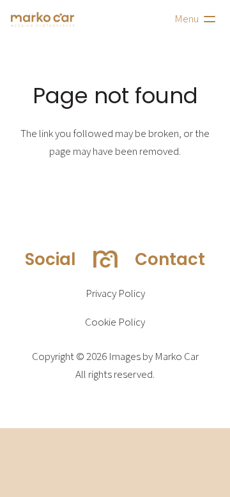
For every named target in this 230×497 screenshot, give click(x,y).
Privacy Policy (115, 293)
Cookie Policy (115, 322)
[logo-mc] (42, 19)
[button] (196, 19)
